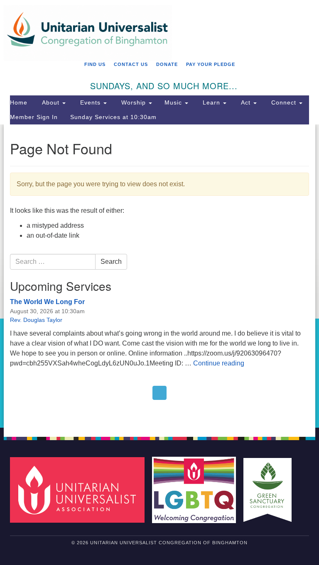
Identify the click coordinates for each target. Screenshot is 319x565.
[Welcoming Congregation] (197, 490)
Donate (167, 64)
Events (90, 102)
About (50, 102)
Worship (133, 102)
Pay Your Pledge (210, 64)
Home (18, 102)
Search (111, 261)
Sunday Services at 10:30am (113, 117)
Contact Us (131, 64)
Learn (211, 102)
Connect (283, 102)
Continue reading (218, 363)
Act (246, 102)
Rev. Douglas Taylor (36, 320)
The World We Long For (47, 301)
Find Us (95, 64)
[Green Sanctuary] (270, 490)
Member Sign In (34, 117)
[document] (159, 276)
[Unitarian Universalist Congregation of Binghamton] (159, 11)
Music (174, 102)
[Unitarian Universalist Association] (80, 490)
